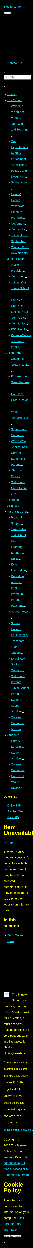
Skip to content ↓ (14, 6)
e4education (12, 1163)
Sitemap (23, 1174)
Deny (12, 1236)
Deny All (17, 1236)
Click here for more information (14, 1223)
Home (11, 842)
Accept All (7, 1236)
